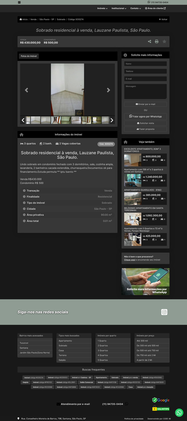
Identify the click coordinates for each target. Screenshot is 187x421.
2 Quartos (103, 345)
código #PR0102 (42, 382)
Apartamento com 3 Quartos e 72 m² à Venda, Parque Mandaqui (143, 229)
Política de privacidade (133, 419)
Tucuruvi (24, 343)
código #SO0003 (57, 377)
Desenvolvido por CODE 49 (159, 419)
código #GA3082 (152, 377)
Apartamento (65, 340)
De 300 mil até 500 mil (148, 345)
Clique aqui (129, 259)
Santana (24, 348)
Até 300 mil (142, 340)
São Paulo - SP (46, 19)
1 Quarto (102, 340)
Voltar (164, 19)
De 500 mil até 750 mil (148, 350)
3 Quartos (103, 350)
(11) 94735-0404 (159, 2)
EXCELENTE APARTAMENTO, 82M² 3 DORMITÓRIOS (142, 150)
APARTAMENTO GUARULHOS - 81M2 (142, 190)
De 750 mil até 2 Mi (146, 355)
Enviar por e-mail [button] (146, 104)
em (81, 377)
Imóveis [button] (101, 8)
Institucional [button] (118, 8)
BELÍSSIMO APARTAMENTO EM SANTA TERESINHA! (143, 209)
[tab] (29, 56)
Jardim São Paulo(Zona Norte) (35, 352)
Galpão (62, 360)
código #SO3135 (130, 382)
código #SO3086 (42, 387)
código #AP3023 (90, 387)
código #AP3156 (107, 382)
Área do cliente (155, 8)
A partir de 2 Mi (144, 360)
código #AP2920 (154, 382)
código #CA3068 (114, 387)
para (130, 377)
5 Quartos (103, 360)
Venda (33, 19)
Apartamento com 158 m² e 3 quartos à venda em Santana (143, 170)
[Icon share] (19, 2)
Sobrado (61, 19)
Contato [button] (134, 8)
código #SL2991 (66, 382)
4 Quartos (103, 355)
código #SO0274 (34, 378)
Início (25, 19)
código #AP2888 (66, 387)
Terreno (63, 355)
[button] (27, 90)
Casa (61, 350)
